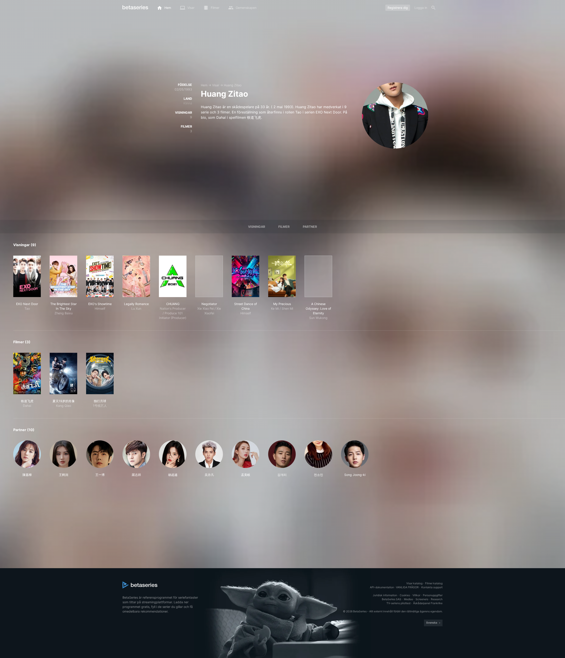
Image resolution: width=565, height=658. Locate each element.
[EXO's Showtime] (100, 276)
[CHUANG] (172, 276)
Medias (408, 599)
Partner (310, 226)
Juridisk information (385, 595)
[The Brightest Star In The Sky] (63, 276)
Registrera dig (398, 7)
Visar (215, 85)
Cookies (405, 595)
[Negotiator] (209, 276)
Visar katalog (414, 583)
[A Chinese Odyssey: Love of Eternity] (318, 276)
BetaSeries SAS (391, 599)
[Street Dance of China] (245, 276)
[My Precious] (282, 276)
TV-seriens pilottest (398, 603)
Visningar (256, 226)
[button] (27, 458)
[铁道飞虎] (27, 373)
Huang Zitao (232, 85)
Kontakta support (432, 587)
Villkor (416, 595)
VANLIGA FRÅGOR (407, 587)
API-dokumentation (382, 587)
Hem (204, 85)
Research (437, 599)
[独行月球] (100, 373)
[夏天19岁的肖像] (63, 373)
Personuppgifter (433, 595)
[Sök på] (433, 7)
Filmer (284, 226)
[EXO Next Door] (27, 276)
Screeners (422, 599)
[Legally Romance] (136, 276)
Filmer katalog (434, 583)
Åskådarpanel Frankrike (428, 603)
